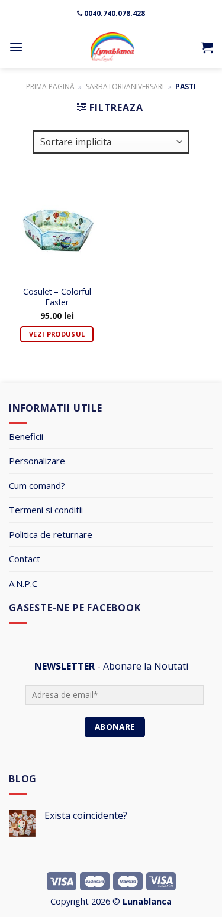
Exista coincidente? (85, 815)
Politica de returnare (50, 534)
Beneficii (26, 436)
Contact (24, 558)
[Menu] (16, 46)
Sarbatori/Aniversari (125, 86)
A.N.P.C (23, 583)
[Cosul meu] (207, 47)
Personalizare (37, 460)
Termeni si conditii (46, 509)
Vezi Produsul (57, 333)
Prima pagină (50, 86)
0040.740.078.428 (114, 13)
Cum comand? (37, 485)
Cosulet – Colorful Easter (57, 297)
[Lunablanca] (112, 47)
